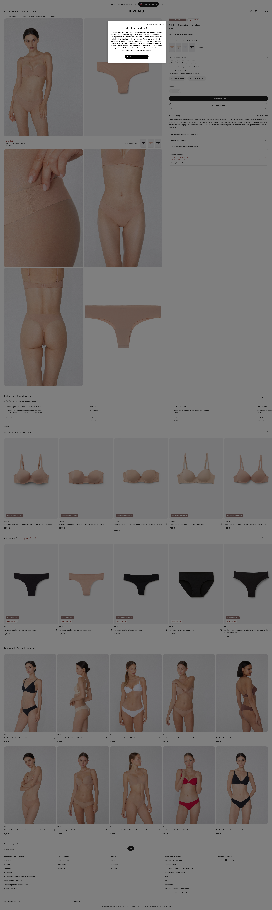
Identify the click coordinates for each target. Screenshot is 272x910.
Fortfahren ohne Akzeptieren (155, 24)
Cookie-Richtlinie (139, 46)
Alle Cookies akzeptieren (136, 57)
